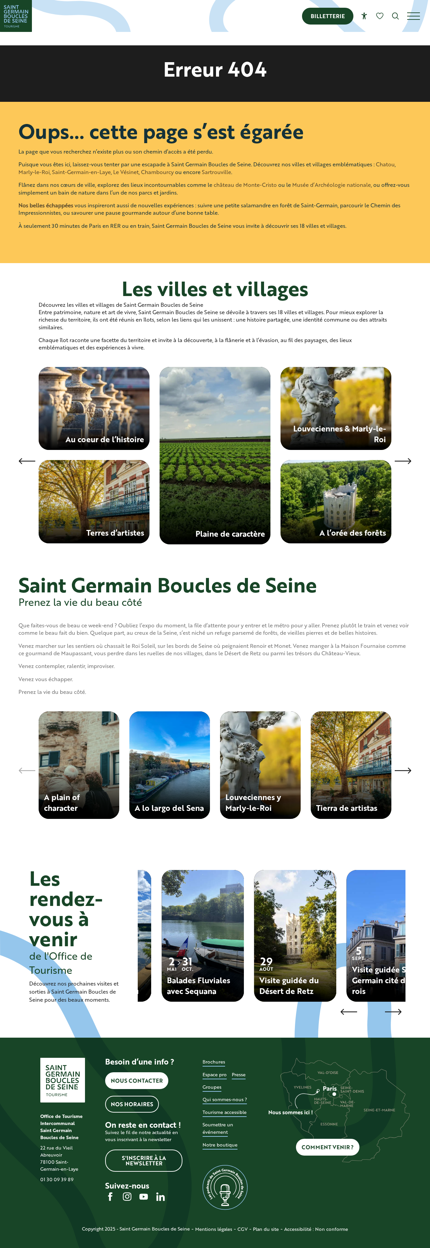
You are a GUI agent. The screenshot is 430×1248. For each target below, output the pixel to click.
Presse (239, 1074)
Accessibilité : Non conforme (316, 1229)
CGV (243, 1229)
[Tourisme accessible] (364, 16)
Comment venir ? (328, 1147)
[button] (395, 16)
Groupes (212, 1087)
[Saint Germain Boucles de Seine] (16, 16)
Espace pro (215, 1074)
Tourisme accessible (225, 1112)
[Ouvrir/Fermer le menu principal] (418, 16)
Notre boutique (220, 1144)
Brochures (214, 1061)
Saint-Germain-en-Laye (81, 172)
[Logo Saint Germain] (62, 1080)
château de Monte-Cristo (245, 185)
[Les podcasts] (225, 1187)
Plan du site (266, 1229)
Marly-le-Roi (34, 172)
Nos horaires (132, 1104)
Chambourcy (157, 172)
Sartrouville (216, 172)
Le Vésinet (126, 172)
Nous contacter (137, 1080)
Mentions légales (213, 1229)
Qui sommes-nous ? (225, 1099)
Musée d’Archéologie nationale (331, 185)
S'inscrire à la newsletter (144, 1160)
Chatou (385, 164)
